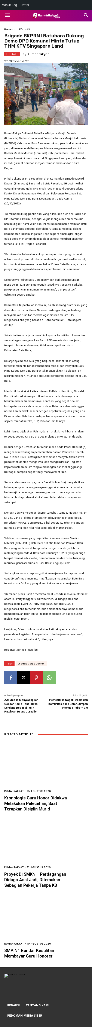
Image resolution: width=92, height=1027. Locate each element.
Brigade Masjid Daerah (31, 663)
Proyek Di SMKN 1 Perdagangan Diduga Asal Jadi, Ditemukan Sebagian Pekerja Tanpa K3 (35, 880)
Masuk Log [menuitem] (9, 5)
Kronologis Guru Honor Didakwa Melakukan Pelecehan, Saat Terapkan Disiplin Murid (35, 803)
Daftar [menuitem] (25, 5)
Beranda (10, 29)
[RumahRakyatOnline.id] (46, 15)
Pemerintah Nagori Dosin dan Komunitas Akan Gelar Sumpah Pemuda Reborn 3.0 (68, 703)
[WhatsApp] (49, 677)
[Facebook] (10, 677)
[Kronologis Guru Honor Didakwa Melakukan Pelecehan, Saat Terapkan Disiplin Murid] (46, 770)
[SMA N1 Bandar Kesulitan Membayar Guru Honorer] (46, 922)
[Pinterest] (36, 677)
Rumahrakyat (38, 54)
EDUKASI (25, 29)
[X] (23, 677)
